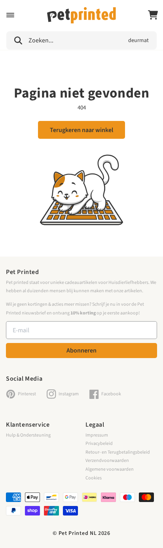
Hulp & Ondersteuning (28, 435)
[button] (10, 15)
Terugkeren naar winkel (81, 130)
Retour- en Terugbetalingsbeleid (117, 452)
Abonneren (81, 350)
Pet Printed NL (78, 533)
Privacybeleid (99, 443)
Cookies (93, 478)
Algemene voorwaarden (109, 469)
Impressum (96, 435)
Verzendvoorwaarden (107, 460)
